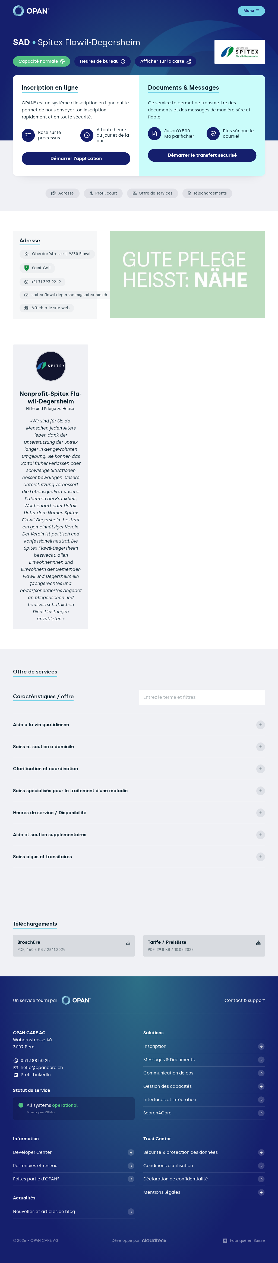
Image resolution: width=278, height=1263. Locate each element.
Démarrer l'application (76, 158)
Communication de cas (168, 1073)
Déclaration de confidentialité (175, 1178)
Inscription (154, 1046)
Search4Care (157, 1112)
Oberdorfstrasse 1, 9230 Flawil (61, 254)
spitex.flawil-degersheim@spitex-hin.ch (69, 295)
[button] (41, 61)
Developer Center (32, 1152)
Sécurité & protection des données (180, 1152)
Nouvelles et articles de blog (44, 1211)
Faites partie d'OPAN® (36, 1178)
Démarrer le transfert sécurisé (202, 155)
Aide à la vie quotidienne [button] (41, 724)
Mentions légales (161, 1192)
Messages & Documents (169, 1059)
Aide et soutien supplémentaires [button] (49, 834)
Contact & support (245, 1000)
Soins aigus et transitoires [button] (42, 856)
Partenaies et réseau (35, 1165)
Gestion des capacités (167, 1086)
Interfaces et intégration (169, 1099)
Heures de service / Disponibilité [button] (49, 812)
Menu (249, 10)
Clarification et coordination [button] (45, 768)
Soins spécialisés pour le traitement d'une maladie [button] (70, 790)
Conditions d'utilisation (168, 1165)
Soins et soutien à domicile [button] (43, 746)
